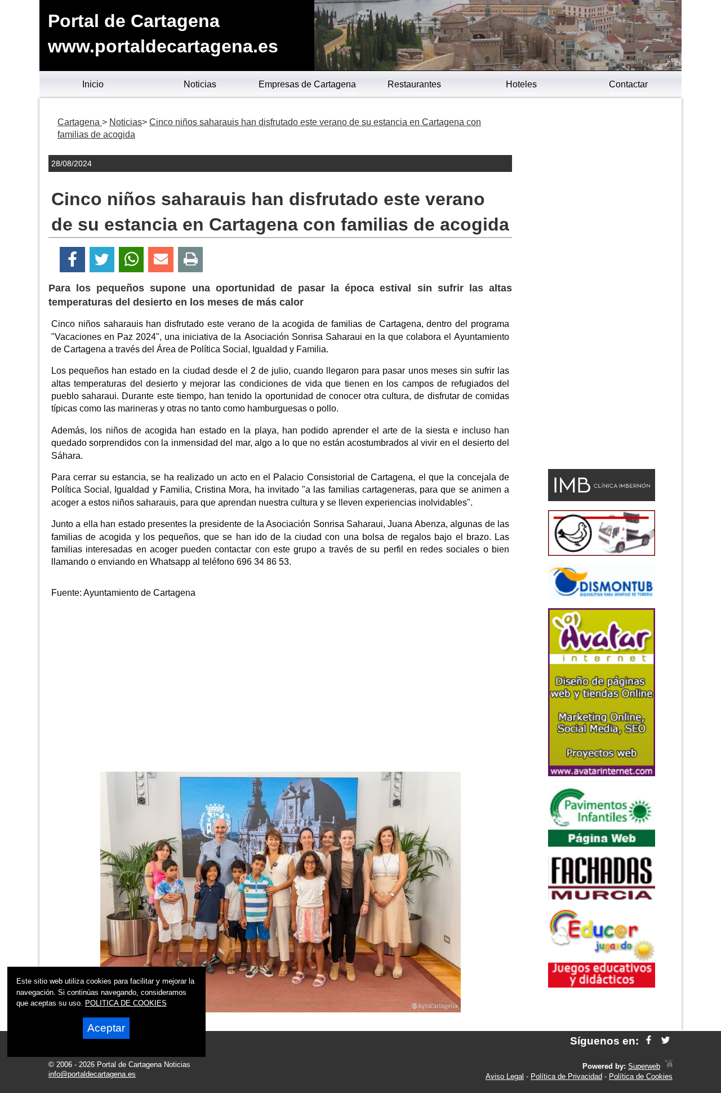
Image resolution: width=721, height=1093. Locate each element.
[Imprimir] (190, 259)
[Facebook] (72, 259)
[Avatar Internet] (601, 773)
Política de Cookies (641, 1076)
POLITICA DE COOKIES (126, 1003)
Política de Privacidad (566, 1076)
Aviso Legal (505, 1076)
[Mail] (160, 259)
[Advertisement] (280, 687)
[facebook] (649, 1041)
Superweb (644, 1066)
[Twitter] (102, 259)
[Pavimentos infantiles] (601, 843)
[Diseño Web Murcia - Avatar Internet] (669, 1066)
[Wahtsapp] (131, 259)
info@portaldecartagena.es (92, 1074)
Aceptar (106, 1028)
